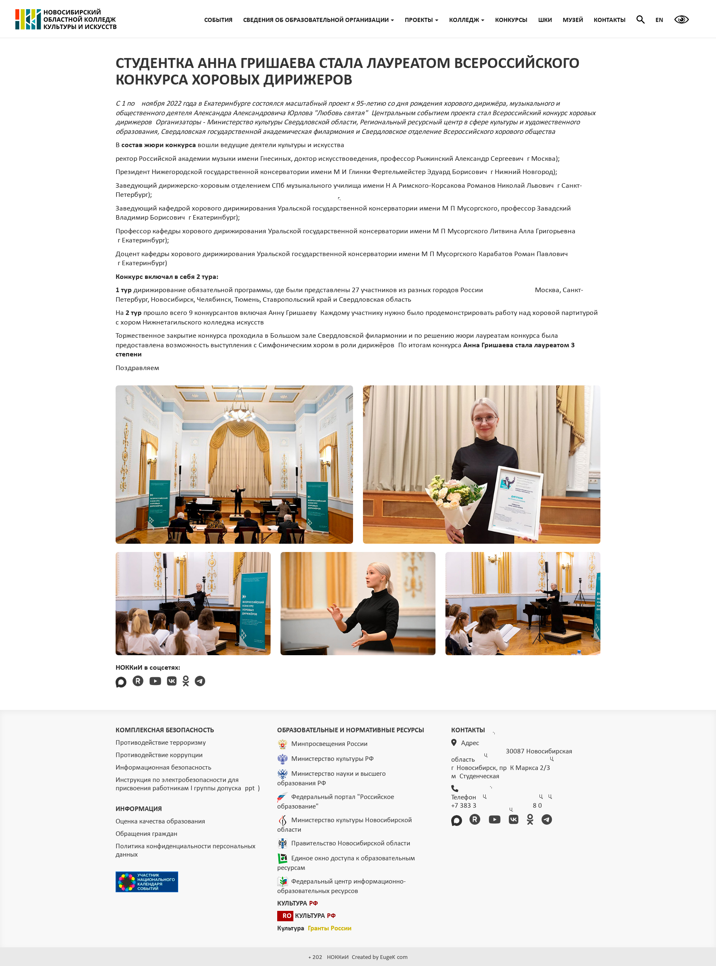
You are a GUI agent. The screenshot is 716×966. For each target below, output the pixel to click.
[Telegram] (200, 682)
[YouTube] (155, 682)
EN (659, 20)
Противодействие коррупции (159, 755)
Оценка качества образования (160, 821)
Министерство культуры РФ (332, 759)
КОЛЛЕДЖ (464, 20)
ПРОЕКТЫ (419, 20)
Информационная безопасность (163, 767)
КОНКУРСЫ (511, 20)
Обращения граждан (146, 834)
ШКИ (545, 20)
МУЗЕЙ (573, 20)
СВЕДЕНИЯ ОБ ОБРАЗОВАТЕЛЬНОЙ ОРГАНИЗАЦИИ (316, 20)
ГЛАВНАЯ (65, 19)
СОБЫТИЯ (218, 20)
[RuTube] (138, 682)
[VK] (172, 682)
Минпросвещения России (329, 744)
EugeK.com (394, 957)
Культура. (314, 928)
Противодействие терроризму (161, 742)
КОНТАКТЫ (610, 20)
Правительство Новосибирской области (350, 843)
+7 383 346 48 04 (496, 805)
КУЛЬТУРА (297, 903)
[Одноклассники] (185, 682)
